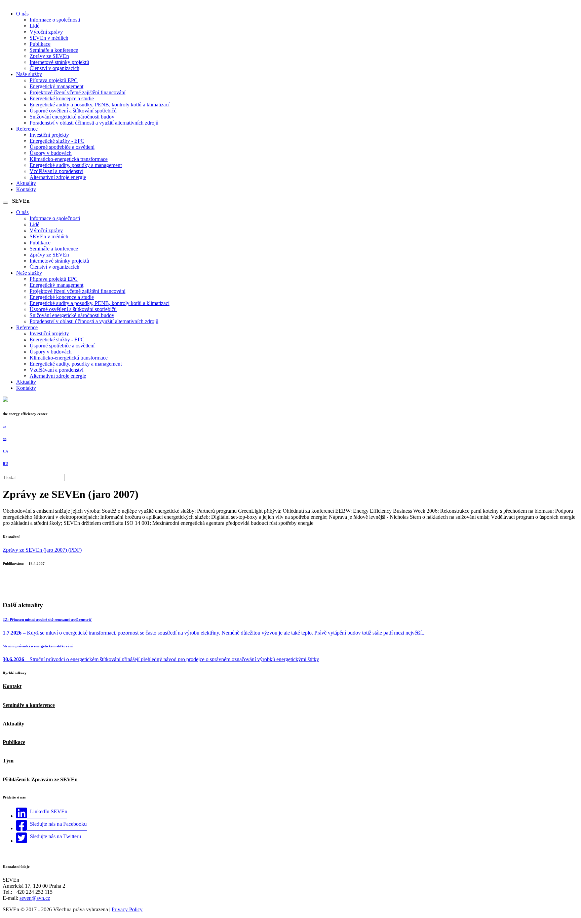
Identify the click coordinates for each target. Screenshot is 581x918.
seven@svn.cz (35, 898)
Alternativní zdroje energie (58, 177)
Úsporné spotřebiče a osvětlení (62, 147)
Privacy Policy (127, 909)
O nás (22, 13)
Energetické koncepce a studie (62, 98)
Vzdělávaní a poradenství (56, 171)
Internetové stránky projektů (59, 62)
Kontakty (26, 189)
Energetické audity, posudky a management (76, 165)
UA (5, 451)
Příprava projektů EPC (54, 80)
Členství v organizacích (54, 68)
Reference (27, 129)
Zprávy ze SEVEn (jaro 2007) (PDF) (42, 550)
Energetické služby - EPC (57, 141)
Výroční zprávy (46, 32)
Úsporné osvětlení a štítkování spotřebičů (73, 110)
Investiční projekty (49, 135)
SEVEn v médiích (49, 38)
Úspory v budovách (51, 153)
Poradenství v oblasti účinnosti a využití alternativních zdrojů (94, 123)
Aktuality (26, 183)
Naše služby (29, 74)
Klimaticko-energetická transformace (69, 159)
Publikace (40, 44)
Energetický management (56, 86)
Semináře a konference (54, 50)
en (4, 439)
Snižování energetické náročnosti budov (72, 117)
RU (5, 464)
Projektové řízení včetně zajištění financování (77, 92)
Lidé (34, 26)
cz (4, 426)
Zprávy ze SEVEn (49, 56)
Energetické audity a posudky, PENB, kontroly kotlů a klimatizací (99, 104)
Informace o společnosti (55, 20)
